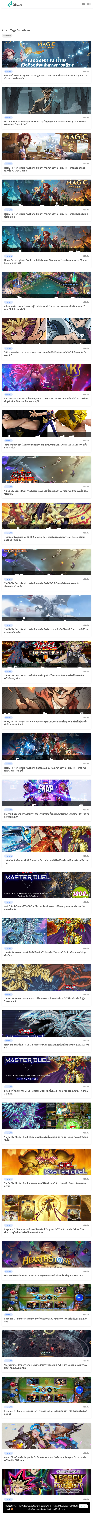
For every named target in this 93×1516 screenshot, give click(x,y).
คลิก (29, 1509)
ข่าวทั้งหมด (7, 36)
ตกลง (83, 1506)
